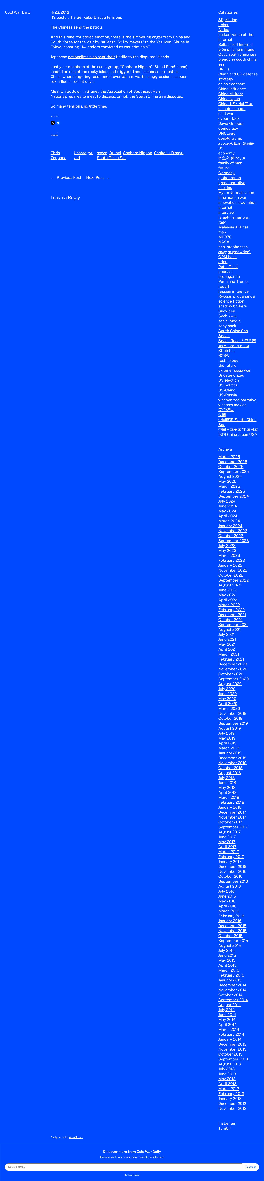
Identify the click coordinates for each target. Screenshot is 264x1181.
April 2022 (227, 600)
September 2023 (233, 540)
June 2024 (227, 506)
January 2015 (230, 980)
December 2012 (232, 1103)
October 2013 (230, 1054)
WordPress (76, 1137)
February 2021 (231, 659)
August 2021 (229, 629)
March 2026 (229, 456)
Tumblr (224, 1128)
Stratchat (226, 350)
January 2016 (229, 920)
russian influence (233, 291)
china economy (231, 84)
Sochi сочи (227, 316)
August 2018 (229, 772)
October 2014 (230, 995)
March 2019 (228, 748)
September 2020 (233, 679)
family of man (230, 163)
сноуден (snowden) (234, 251)
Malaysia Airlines (233, 227)
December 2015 (232, 925)
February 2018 (231, 802)
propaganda (229, 276)
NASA (223, 242)
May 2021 (226, 644)
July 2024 (227, 501)
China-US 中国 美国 (235, 103)
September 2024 (233, 496)
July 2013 (226, 1069)
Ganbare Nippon (137, 152)
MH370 (225, 237)
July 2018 (226, 777)
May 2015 (227, 960)
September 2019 (233, 723)
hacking (225, 187)
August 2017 (229, 832)
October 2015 (230, 935)
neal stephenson (233, 247)
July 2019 (226, 733)
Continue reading (132, 1175)
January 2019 (229, 753)
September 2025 (233, 471)
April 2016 (227, 906)
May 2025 (227, 481)
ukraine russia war (234, 370)
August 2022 (230, 585)
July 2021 (226, 634)
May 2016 (226, 901)
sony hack (227, 326)
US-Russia (227, 395)
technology (228, 360)
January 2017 (229, 861)
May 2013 (227, 1078)
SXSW (224, 355)
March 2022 (229, 605)
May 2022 (227, 595)
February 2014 (231, 1034)
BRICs (223, 69)
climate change (231, 108)
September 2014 (233, 999)
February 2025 (231, 491)
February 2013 (231, 1093)
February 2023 (231, 560)
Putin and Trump (233, 281)
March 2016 (228, 911)
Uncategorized (231, 375)
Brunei (115, 152)
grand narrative (231, 182)
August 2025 (230, 476)
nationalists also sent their (91, 56)
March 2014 (228, 1029)
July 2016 (226, 891)
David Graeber (231, 123)
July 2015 (226, 950)
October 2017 (230, 822)
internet (225, 207)
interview (226, 212)
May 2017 (226, 841)
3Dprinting (227, 19)
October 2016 (230, 876)
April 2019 (227, 743)
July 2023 (227, 545)
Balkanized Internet (235, 44)
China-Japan (229, 98)
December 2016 (232, 866)
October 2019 (230, 718)
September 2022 (233, 580)
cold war (225, 113)
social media (229, 321)
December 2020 (232, 664)
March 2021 (228, 654)
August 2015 (229, 945)
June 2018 (227, 782)
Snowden (226, 311)
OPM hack (227, 256)
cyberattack (229, 118)
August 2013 (229, 1064)
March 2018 (228, 797)
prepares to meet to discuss (89, 96)
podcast (225, 271)
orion (222, 261)
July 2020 (226, 688)
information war (232, 197)
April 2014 (227, 1024)
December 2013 (232, 1044)
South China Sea (112, 157)
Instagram (227, 1123)
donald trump (230, 138)
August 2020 (230, 683)
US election (228, 380)
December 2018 (232, 758)
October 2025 (230, 466)
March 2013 (228, 1088)
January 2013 (230, 1098)
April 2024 (227, 516)
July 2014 (226, 1009)
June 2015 (227, 955)
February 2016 (231, 916)
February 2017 (231, 856)
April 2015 (227, 965)
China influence (232, 89)
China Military (230, 93)
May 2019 (226, 738)
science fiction (231, 301)
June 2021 (227, 639)
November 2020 (232, 669)
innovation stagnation (237, 202)
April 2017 (227, 846)
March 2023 (229, 555)
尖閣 (222, 414)
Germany (226, 172)
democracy (228, 128)
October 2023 (230, 535)
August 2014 (229, 1004)
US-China (226, 390)
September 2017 (233, 827)
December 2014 (232, 985)
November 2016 (232, 871)
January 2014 (230, 1039)
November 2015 (232, 930)
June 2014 (227, 1014)
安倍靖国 (226, 409)
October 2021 (230, 619)
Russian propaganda (236, 296)
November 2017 (232, 817)
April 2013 (227, 1083)
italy (222, 222)
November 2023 (232, 530)
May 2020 (227, 698)
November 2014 (232, 990)
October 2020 (230, 674)
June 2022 (227, 590)
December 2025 (232, 461)
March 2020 (229, 708)
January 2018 (230, 807)
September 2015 (233, 940)
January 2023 (230, 565)
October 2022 (230, 575)
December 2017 (232, 812)
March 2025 (229, 486)
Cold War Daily (18, 12)
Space (224, 335)
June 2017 (227, 837)
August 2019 (229, 728)
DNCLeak (226, 133)
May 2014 (227, 1019)
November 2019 (232, 713)
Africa (223, 29)
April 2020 (227, 703)
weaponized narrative (237, 400)
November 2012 (232, 1108)
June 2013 (227, 1074)
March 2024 (229, 521)
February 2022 (231, 609)
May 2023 (227, 550)
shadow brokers (232, 306)
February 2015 (231, 975)
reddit (223, 286)
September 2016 (233, 881)
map (222, 232)
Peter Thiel (228, 266)
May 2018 (227, 787)
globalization (229, 177)
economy (226, 153)
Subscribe (251, 1167)
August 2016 (229, 886)
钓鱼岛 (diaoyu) (231, 158)
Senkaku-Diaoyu (168, 152)
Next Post (95, 177)
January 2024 (230, 526)
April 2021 (227, 649)
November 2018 (232, 762)
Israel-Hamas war (233, 217)
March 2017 (228, 851)
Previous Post (69, 177)
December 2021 (232, 614)
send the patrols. (88, 27)
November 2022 (232, 570)
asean (102, 152)
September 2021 (233, 624)
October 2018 (230, 767)
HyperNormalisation (236, 192)
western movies (232, 405)
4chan (223, 24)
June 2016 (227, 896)
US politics (228, 385)
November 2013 (232, 1049)
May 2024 (227, 511)
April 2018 (227, 792)
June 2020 (227, 693)
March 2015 (228, 970)
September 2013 (233, 1059)
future (223, 168)
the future (227, 365)
